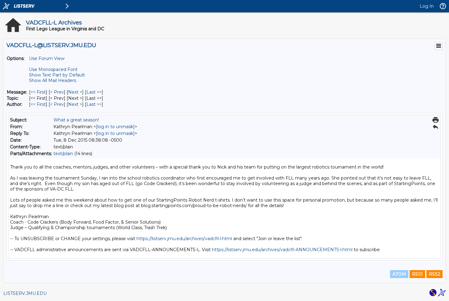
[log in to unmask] (115, 126)
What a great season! (76, 120)
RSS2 (434, 274)
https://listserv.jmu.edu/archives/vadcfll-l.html (184, 238)
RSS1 (417, 274)
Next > (75, 92)
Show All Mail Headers (52, 80)
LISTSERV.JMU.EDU (25, 293)
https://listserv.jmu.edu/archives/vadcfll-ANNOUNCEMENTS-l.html (282, 249)
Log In (427, 6)
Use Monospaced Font (53, 69)
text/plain (63, 153)
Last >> (94, 92)
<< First (38, 92)
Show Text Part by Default (57, 75)
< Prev (57, 92)
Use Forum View (46, 58)
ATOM (399, 274)
